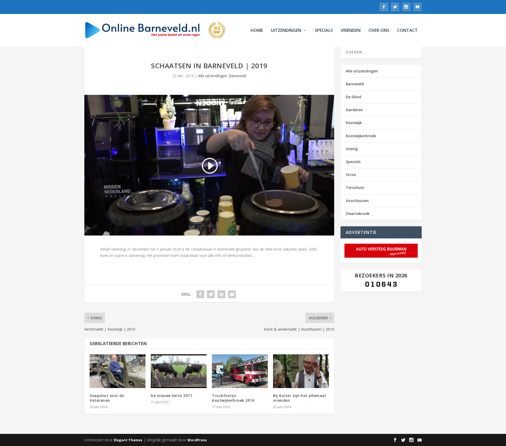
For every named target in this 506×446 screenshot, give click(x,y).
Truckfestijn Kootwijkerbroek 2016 (233, 398)
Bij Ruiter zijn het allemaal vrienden (299, 398)
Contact (407, 30)
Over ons (378, 30)
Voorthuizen (357, 200)
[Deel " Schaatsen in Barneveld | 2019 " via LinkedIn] (221, 294)
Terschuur (355, 187)
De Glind (353, 96)
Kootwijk (354, 122)
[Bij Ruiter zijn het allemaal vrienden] (301, 371)
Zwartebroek (357, 213)
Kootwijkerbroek (361, 135)
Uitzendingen (286, 30)
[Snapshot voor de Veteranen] (117, 371)
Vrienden (351, 30)
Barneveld (237, 75)
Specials (324, 30)
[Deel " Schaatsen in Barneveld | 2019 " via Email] (232, 294)
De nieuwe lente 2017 (171, 395)
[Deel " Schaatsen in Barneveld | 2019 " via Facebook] (200, 294)
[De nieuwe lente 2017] (179, 371)
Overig (352, 148)
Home (257, 30)
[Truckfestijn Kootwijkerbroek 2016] (240, 371)
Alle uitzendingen (212, 75)
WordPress (197, 440)
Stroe (351, 174)
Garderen (354, 109)
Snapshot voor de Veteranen (107, 398)
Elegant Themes (128, 440)
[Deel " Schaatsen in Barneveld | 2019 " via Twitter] (211, 294)
